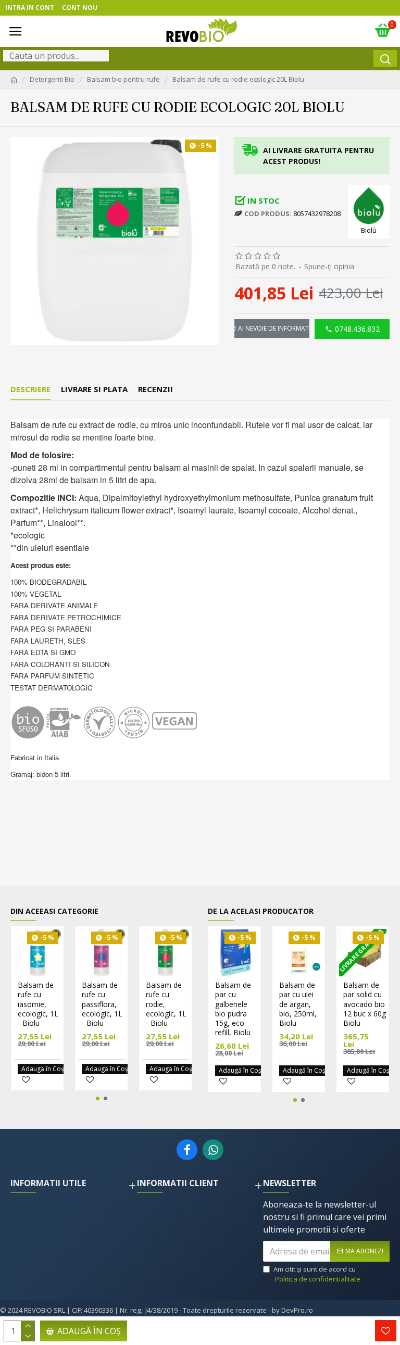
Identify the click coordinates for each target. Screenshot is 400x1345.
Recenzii (155, 389)
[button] (97, 1098)
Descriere (30, 389)
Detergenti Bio (52, 79)
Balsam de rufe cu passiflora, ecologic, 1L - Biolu (102, 1004)
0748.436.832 (357, 329)
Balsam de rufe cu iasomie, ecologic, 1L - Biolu (38, 1004)
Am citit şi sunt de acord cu (316, 1274)
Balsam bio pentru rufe (123, 79)
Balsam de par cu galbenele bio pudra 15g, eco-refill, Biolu (233, 1009)
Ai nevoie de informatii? (273, 328)
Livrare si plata (94, 389)
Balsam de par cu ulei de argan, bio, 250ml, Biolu (298, 1004)
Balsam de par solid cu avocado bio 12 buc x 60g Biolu (364, 1004)
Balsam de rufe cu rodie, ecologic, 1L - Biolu (166, 1004)
